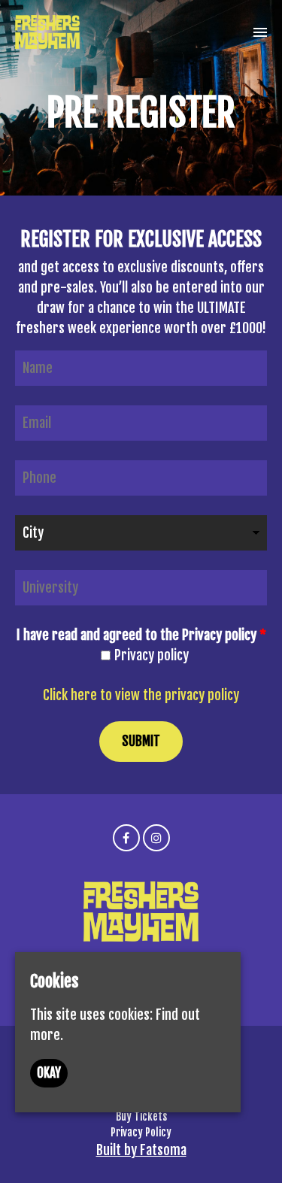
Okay (49, 1073)
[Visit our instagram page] (156, 837)
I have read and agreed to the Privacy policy (141, 634)
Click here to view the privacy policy (141, 695)
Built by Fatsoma (141, 1150)
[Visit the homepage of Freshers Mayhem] (47, 32)
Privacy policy (151, 655)
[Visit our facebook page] (126, 837)
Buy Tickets (141, 1116)
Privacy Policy (141, 1132)
